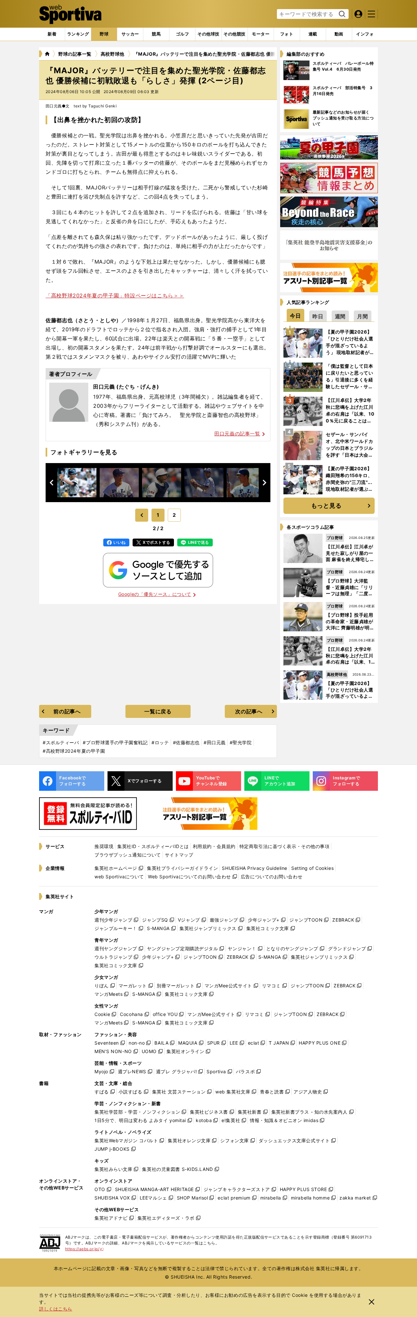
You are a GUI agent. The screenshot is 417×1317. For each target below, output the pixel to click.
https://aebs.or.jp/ (84, 1248)
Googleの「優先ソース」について (154, 594)
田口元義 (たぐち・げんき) (126, 386)
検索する (341, 14)
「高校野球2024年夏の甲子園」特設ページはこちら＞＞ (115, 295)
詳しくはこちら (55, 1308)
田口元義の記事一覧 (237, 434)
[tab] (104, 34)
